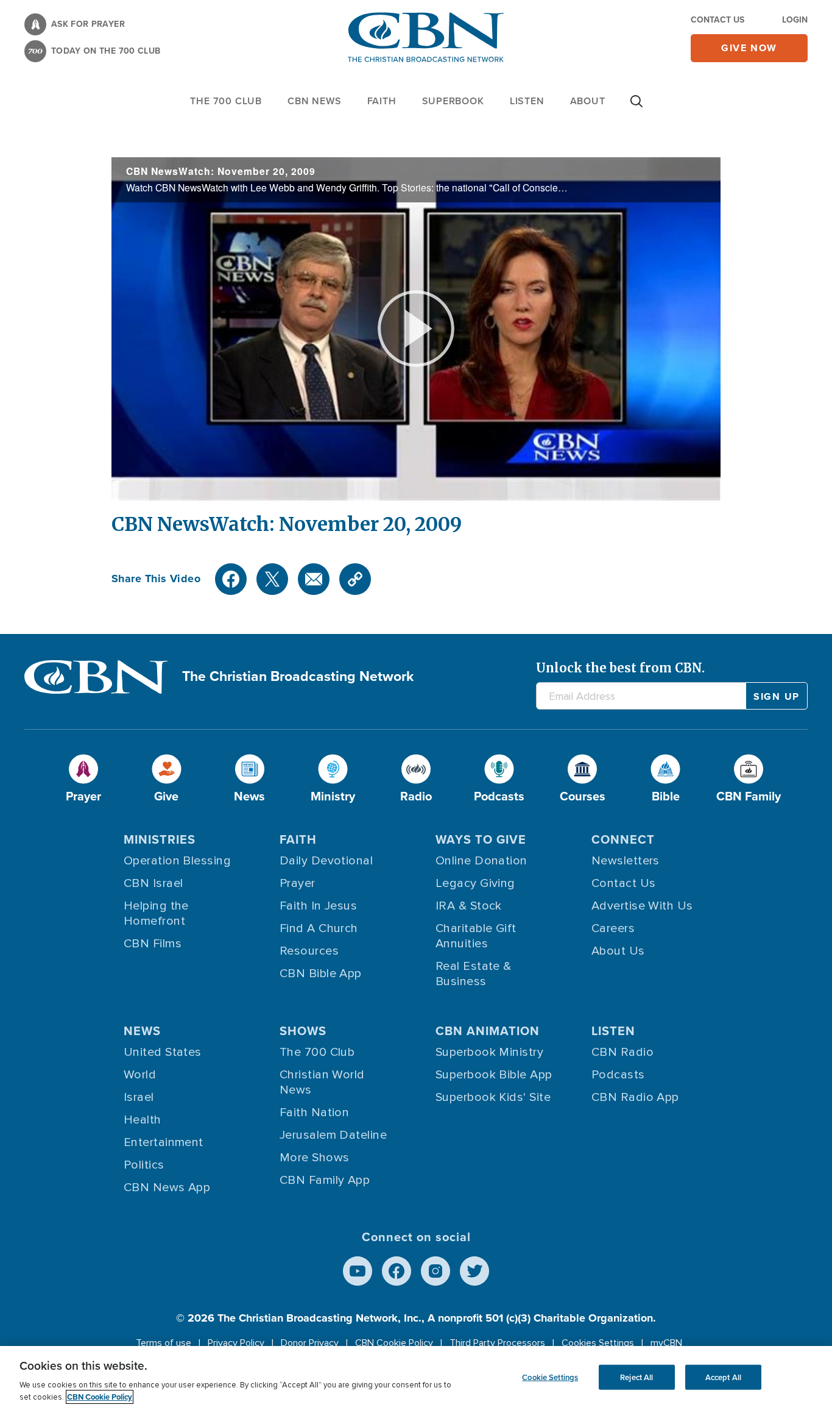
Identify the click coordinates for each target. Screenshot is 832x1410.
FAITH (382, 101)
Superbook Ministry (489, 1052)
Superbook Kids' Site (493, 1097)
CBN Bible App (321, 973)
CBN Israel (153, 883)
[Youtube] (357, 1271)
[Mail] (314, 579)
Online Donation (481, 860)
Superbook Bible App (493, 1074)
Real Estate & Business (473, 974)
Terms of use (163, 1343)
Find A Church (319, 928)
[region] (416, 1378)
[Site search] (636, 107)
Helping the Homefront (156, 913)
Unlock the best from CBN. (620, 667)
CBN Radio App (635, 1097)
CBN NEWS (314, 101)
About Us (618, 951)
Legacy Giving (475, 883)
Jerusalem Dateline (333, 1135)
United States (163, 1052)
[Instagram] (435, 1271)
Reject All (636, 1377)
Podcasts (618, 1074)
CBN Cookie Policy (394, 1343)
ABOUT (587, 101)
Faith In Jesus (318, 906)
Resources (309, 951)
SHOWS (303, 1030)
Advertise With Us (642, 906)
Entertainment (163, 1142)
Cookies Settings (598, 1343)
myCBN (666, 1343)
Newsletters (625, 860)
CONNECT (623, 839)
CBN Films (153, 943)
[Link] (355, 579)
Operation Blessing (177, 860)
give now (749, 48)
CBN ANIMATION (487, 1030)
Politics (144, 1165)
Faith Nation (314, 1112)
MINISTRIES (160, 839)
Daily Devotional (326, 860)
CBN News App (167, 1187)
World (140, 1074)
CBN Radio (622, 1052)
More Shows (315, 1157)
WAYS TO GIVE (480, 839)
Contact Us (717, 19)
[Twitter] (272, 579)
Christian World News (322, 1082)
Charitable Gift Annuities (475, 936)
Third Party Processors (497, 1343)
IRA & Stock (468, 906)
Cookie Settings (550, 1377)
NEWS (142, 1030)
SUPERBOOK (453, 101)
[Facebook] (231, 579)
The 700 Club (226, 101)
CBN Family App (325, 1180)
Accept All (723, 1377)
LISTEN (527, 101)
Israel (139, 1097)
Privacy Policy (236, 1343)
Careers (613, 928)
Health (142, 1120)
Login (795, 19)
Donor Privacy (310, 1343)
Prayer (298, 883)
